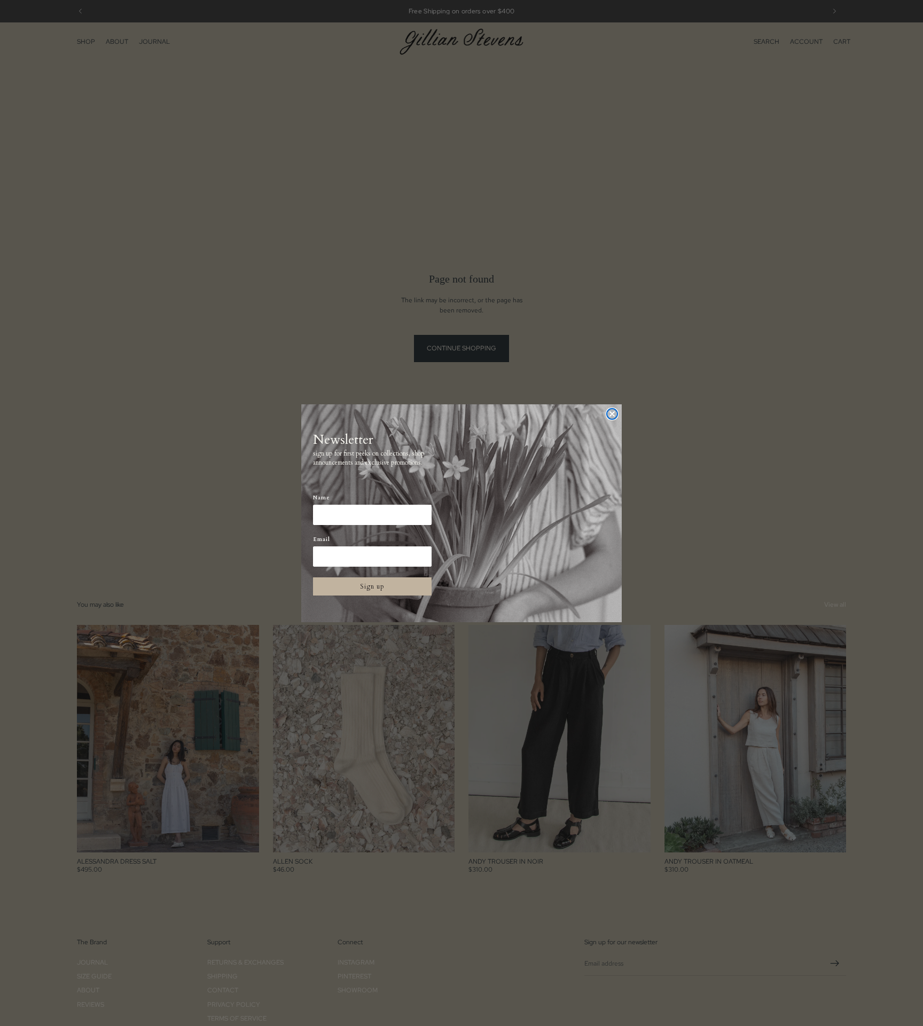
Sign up (372, 586)
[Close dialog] (612, 414)
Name (321, 498)
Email (321, 539)
